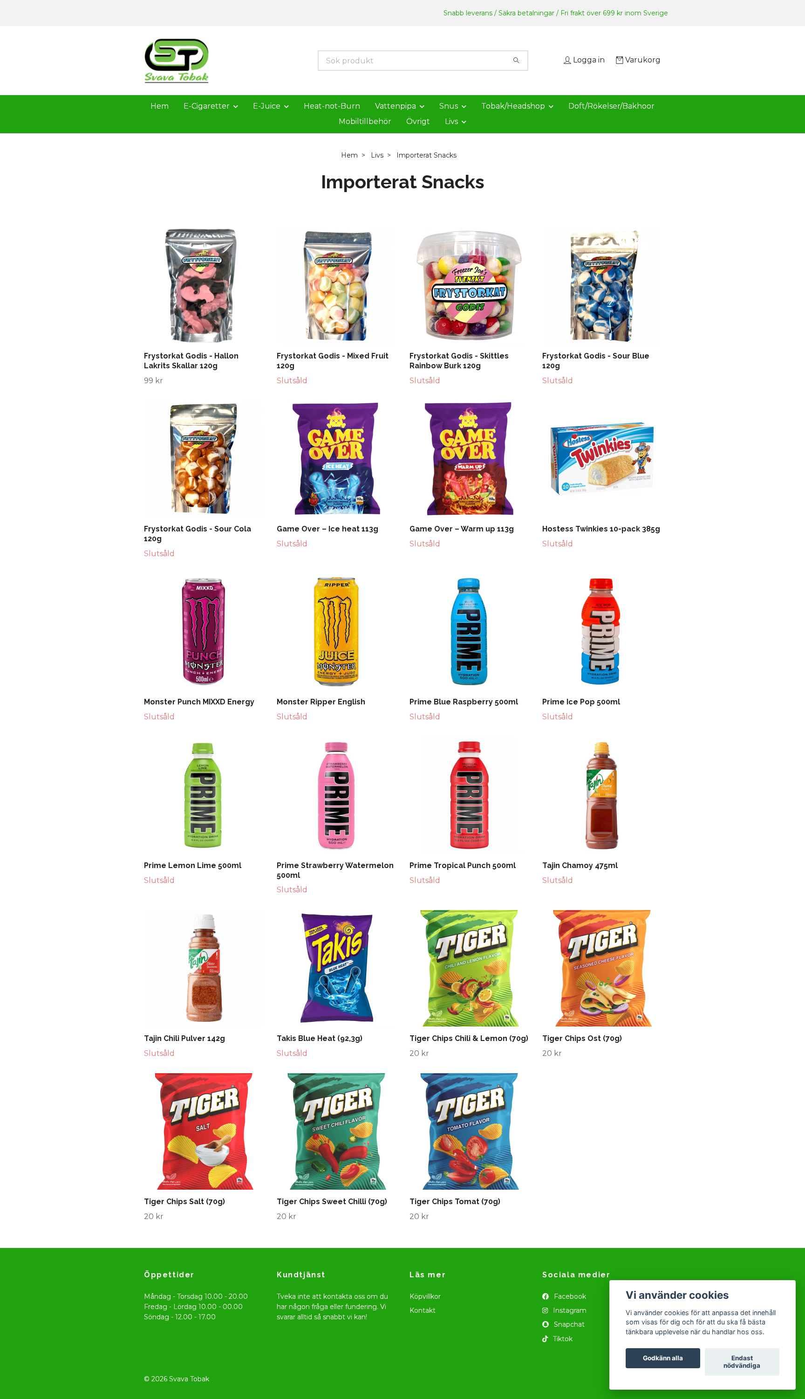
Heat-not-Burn (332, 119)
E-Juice (266, 119)
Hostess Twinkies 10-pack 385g (601, 542)
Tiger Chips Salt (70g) (184, 1215)
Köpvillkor (425, 1309)
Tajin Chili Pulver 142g (184, 1051)
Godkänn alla (663, 1358)
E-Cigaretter (207, 119)
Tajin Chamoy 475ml (580, 878)
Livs (451, 134)
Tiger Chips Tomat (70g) (454, 1215)
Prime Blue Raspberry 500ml (463, 715)
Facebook (569, 1309)
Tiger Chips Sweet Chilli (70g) (332, 1215)
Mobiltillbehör (365, 134)
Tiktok (562, 1352)
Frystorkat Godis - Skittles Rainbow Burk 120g (459, 374)
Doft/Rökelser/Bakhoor (611, 119)
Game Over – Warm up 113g (461, 542)
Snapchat (568, 1338)
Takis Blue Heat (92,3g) (319, 1051)
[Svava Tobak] (273, 60)
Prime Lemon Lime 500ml (192, 878)
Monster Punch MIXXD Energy (199, 715)
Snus (448, 119)
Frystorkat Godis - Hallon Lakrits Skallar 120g (191, 374)
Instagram (569, 1323)
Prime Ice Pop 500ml (581, 715)
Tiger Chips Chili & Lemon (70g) (468, 1051)
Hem (159, 119)
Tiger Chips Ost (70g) (582, 1051)
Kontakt (422, 1323)
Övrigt (418, 134)
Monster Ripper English (321, 715)
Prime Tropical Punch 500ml (462, 878)
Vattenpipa (395, 119)
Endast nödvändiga (741, 1362)
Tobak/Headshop (513, 119)
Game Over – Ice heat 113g (327, 542)
